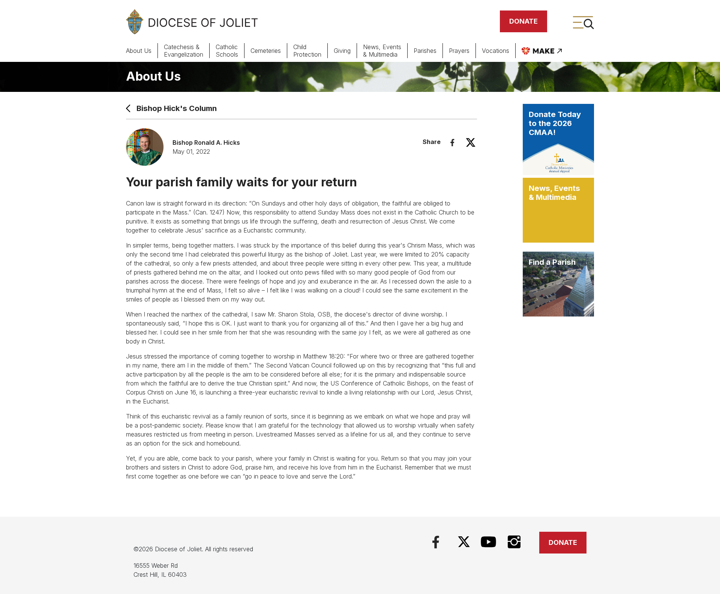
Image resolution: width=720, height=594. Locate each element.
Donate (523, 21)
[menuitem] (542, 50)
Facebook (452, 142)
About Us (153, 76)
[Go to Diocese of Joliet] (192, 21)
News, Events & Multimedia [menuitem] (382, 50)
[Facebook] (435, 541)
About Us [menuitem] (139, 50)
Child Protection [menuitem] (307, 50)
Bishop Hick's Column (176, 108)
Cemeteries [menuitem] (265, 50)
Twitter (470, 142)
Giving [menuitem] (342, 50)
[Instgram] (514, 541)
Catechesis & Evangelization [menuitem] (183, 50)
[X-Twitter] (464, 541)
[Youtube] (488, 541)
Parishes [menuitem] (425, 50)
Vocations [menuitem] (495, 50)
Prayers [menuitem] (459, 50)
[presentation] (145, 50)
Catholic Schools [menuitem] (227, 50)
